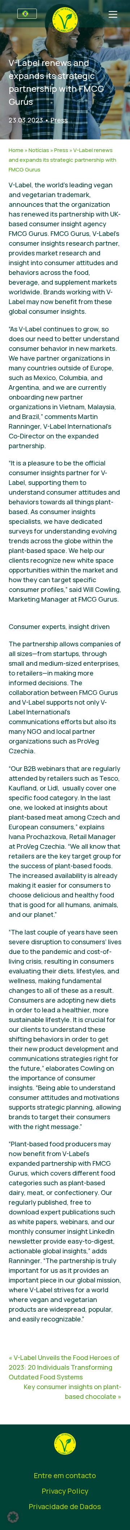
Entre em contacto (65, 1475)
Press (59, 120)
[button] (13, 1517)
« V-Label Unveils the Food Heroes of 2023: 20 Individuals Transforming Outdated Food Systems (64, 1367)
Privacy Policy (65, 1491)
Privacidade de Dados (65, 1506)
